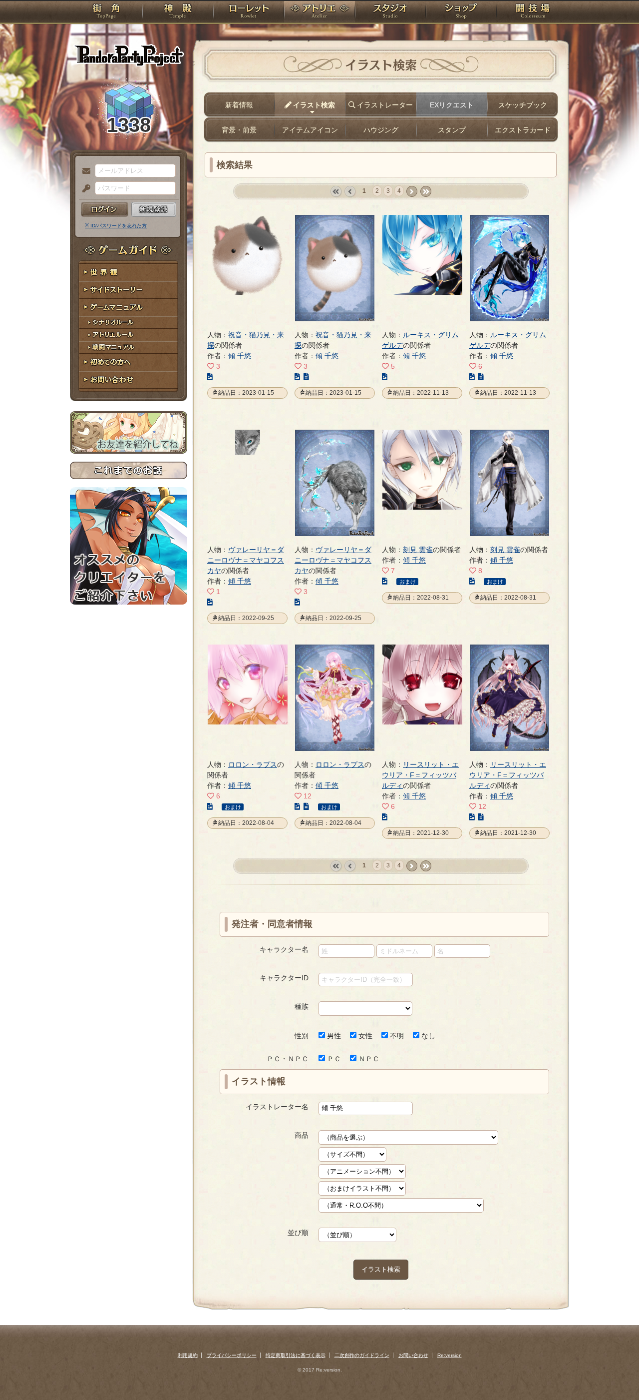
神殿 (177, 12)
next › (411, 191)
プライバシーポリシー (232, 1355)
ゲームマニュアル (128, 307)
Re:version (449, 1355)
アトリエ (319, 12)
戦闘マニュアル (128, 347)
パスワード (83, 188)
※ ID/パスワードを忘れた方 (116, 225)
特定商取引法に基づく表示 (295, 1355)
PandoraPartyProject (128, 55)
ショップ (461, 12)
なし (427, 1036)
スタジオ (390, 12)
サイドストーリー (128, 290)
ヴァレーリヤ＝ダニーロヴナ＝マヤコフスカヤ (245, 560)
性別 (302, 1036)
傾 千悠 (239, 356)
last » (425, 191)
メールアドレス (83, 171)
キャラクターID (284, 978)
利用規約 (188, 1355)
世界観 (128, 272)
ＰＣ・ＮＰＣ (288, 1059)
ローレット (248, 12)
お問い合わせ (128, 380)
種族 (302, 1006)
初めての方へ (128, 362)
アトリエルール (128, 335)
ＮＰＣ (367, 1059)
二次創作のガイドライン (361, 1355)
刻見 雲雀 (418, 550)
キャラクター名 (284, 949)
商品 (302, 1135)
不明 (396, 1036)
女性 (364, 1036)
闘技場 (533, 12)
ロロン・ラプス (252, 764)
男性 (333, 1036)
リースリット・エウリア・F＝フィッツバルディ (420, 774)
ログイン (104, 209)
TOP (106, 12)
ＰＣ (333, 1059)
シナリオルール (128, 322)
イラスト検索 (380, 1269)
